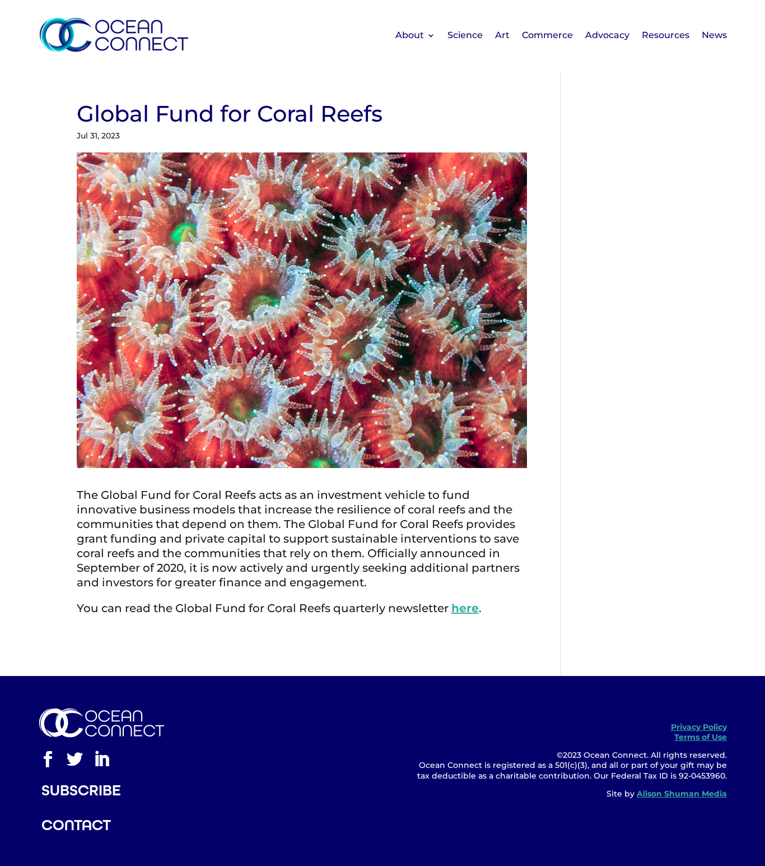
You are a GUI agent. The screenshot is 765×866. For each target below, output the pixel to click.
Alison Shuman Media (682, 794)
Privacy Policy (699, 727)
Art (502, 35)
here (465, 608)
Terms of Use (700, 737)
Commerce (547, 35)
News (714, 35)
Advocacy (607, 35)
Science (465, 35)
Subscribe (81, 790)
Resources (665, 35)
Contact (76, 825)
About (409, 35)
